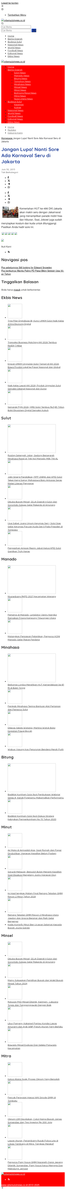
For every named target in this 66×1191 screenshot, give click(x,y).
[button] (34, 30)
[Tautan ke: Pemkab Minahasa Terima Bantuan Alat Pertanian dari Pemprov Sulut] (15, 702)
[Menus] (2, 6)
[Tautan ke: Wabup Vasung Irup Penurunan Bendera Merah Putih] (15, 746)
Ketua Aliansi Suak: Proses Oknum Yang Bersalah (34, 1079)
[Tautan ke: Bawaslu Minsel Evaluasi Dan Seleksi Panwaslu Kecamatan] (15, 1041)
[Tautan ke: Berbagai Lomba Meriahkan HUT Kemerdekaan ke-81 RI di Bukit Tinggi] (32, 681)
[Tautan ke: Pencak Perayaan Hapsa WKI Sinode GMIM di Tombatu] (15, 1094)
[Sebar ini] (8, 177)
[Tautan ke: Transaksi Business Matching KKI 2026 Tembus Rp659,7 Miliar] (15, 339)
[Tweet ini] (9, 180)
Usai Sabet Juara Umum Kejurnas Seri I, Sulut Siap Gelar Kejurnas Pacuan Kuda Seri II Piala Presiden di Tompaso (35, 526)
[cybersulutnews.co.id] (13, 20)
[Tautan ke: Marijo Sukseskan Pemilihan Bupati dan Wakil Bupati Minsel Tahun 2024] (15, 976)
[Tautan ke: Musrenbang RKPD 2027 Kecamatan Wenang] (32, 593)
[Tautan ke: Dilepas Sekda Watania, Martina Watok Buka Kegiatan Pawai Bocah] (15, 724)
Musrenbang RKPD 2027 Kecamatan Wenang (32, 596)
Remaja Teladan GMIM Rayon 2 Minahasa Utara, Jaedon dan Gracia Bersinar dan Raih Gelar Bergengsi (33, 918)
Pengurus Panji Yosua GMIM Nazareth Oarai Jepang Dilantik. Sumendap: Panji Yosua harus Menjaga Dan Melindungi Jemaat (35, 1165)
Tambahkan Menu (17, 14)
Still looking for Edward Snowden (26, 267)
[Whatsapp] (9, 187)
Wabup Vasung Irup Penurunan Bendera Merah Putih (36, 749)
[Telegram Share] (9, 184)
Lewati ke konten (9, 3)
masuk (17, 289)
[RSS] (9, 252)
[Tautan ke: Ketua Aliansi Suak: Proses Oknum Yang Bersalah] (15, 1075)
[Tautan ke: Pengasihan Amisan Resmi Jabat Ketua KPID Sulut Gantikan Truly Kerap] (15, 544)
